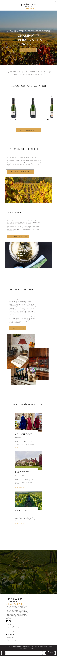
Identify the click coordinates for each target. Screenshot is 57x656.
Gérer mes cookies (43, 646)
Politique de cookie (35, 646)
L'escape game (10, 640)
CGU (6, 646)
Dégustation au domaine (12, 639)
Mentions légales (26, 646)
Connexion (50, 646)
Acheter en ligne (10, 637)
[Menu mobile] (3, 653)
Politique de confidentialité (16, 646)
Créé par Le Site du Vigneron (30, 648)
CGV (9, 646)
